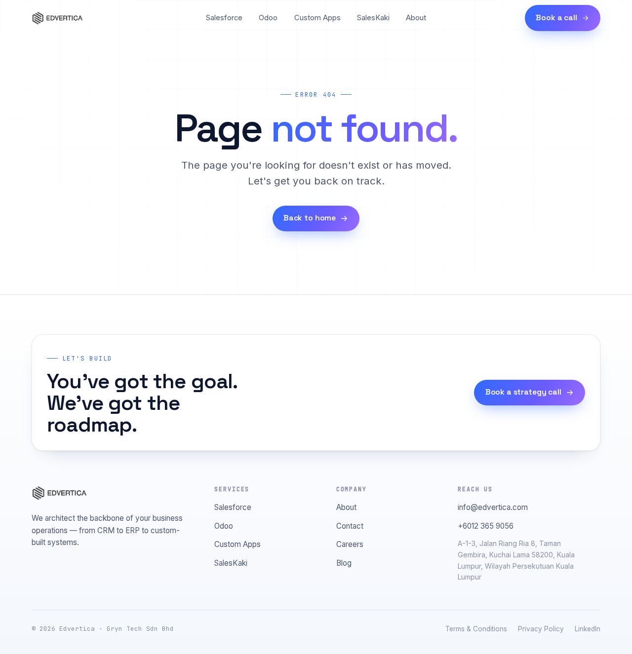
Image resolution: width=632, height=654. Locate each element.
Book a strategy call (523, 392)
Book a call (556, 18)
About (416, 17)
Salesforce (224, 17)
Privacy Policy (541, 629)
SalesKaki (373, 17)
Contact (349, 526)
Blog (344, 563)
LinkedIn (587, 629)
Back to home (309, 218)
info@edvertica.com (493, 507)
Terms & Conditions (476, 629)
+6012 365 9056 (486, 526)
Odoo (268, 17)
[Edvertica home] (57, 18)
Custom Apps (317, 17)
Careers (349, 544)
